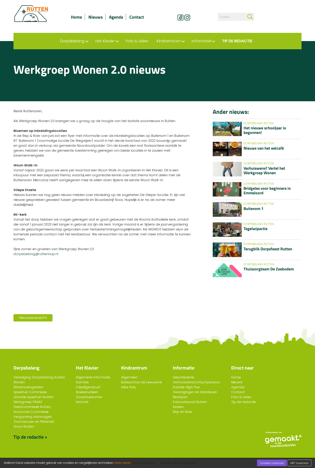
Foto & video (241, 397)
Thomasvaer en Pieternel (33, 421)
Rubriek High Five (186, 387)
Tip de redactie (243, 402)
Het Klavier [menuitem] (105, 41)
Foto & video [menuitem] (137, 41)
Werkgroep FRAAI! (27, 402)
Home (76, 17)
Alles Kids (128, 387)
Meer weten (123, 463)
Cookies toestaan (272, 463)
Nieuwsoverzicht (33, 317)
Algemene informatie (93, 377)
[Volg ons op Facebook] (180, 17)
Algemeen (129, 377)
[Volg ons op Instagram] (187, 17)
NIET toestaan (299, 463)
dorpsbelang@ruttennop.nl (36, 254)
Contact (136, 17)
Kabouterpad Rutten (190, 402)
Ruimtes (82, 382)
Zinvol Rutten (23, 426)
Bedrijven (180, 397)
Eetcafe (82, 402)
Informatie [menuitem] (201, 41)
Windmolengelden (28, 387)
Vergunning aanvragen (32, 416)
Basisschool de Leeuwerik (141, 382)
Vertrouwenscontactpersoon (196, 382)
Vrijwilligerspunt (88, 387)
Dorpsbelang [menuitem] (72, 41)
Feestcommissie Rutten (32, 407)
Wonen (19, 382)
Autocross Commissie (30, 411)
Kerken (178, 407)
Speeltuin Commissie (30, 392)
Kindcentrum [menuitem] (169, 41)
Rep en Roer (182, 411)
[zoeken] (250, 17)
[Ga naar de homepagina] (35, 13)
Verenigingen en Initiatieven (195, 392)
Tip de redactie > (30, 436)
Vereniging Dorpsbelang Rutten (39, 377)
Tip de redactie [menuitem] (237, 41)
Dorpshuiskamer (89, 397)
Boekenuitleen (87, 392)
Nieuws (95, 17)
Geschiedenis (183, 377)
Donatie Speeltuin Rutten (33, 397)
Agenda (116, 17)
